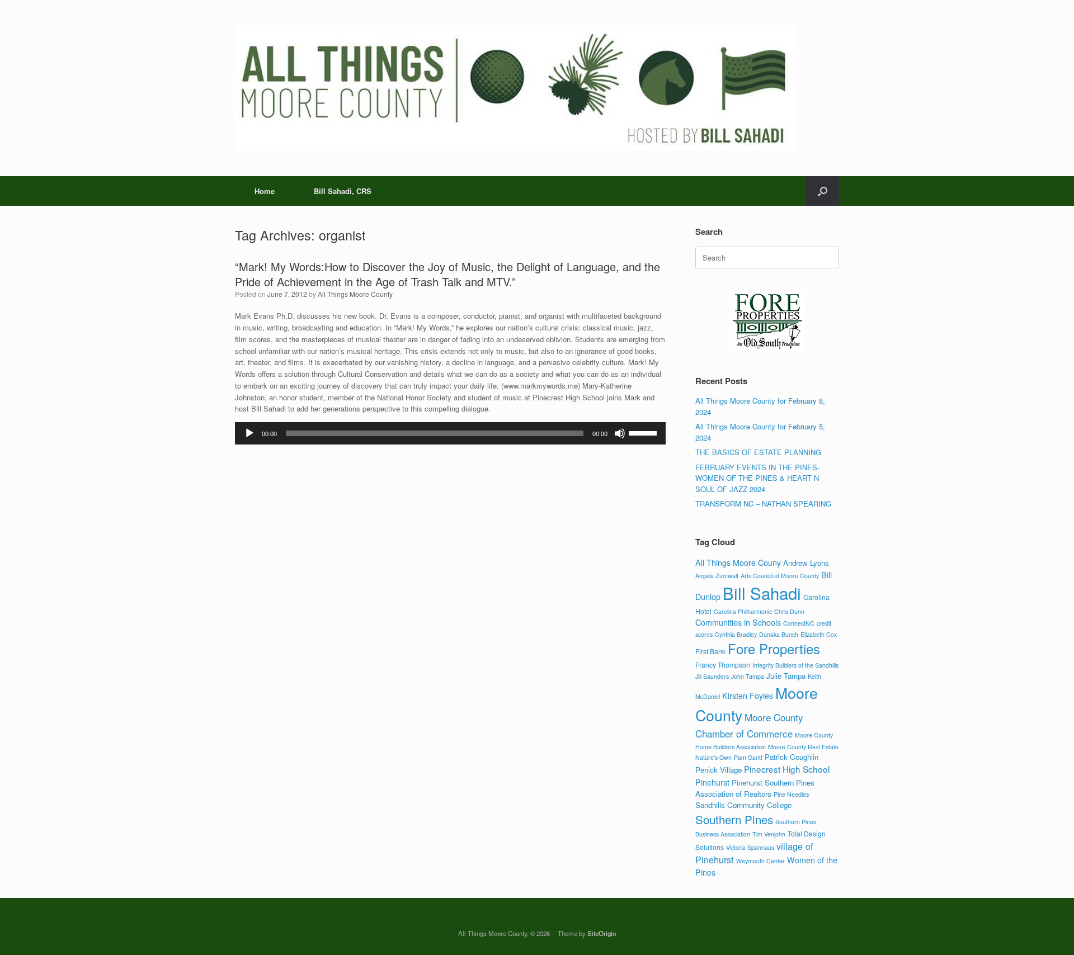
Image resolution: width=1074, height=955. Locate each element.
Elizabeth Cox (818, 634)
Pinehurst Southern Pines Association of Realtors (754, 788)
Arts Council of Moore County (780, 575)
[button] (822, 191)
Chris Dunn (789, 611)
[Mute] (619, 433)
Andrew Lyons (806, 562)
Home (265, 191)
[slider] (644, 432)
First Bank (710, 651)
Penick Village (718, 769)
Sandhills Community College (743, 805)
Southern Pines (734, 819)
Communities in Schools (738, 622)
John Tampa (747, 676)
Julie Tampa (785, 675)
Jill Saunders (712, 676)
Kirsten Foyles (747, 695)
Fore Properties (774, 648)
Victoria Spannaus (750, 847)
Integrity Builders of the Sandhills (795, 665)
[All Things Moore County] (514, 88)
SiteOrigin (601, 933)
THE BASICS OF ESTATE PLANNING (758, 452)
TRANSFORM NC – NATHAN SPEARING (763, 503)
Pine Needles (791, 794)
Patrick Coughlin (791, 756)
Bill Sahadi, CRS (342, 191)
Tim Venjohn (768, 834)
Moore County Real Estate (803, 747)
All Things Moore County (355, 294)
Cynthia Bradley (736, 634)
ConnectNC (798, 623)
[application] (450, 433)
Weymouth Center (760, 861)
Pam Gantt (748, 757)
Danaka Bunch (778, 634)
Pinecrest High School (787, 769)
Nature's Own (713, 757)
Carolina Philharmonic (743, 611)
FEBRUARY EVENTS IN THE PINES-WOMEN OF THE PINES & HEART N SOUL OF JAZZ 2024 (757, 478)
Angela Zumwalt (716, 575)
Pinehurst (712, 782)
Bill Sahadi (762, 592)
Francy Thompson (722, 664)
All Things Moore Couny (738, 562)
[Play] (249, 433)
